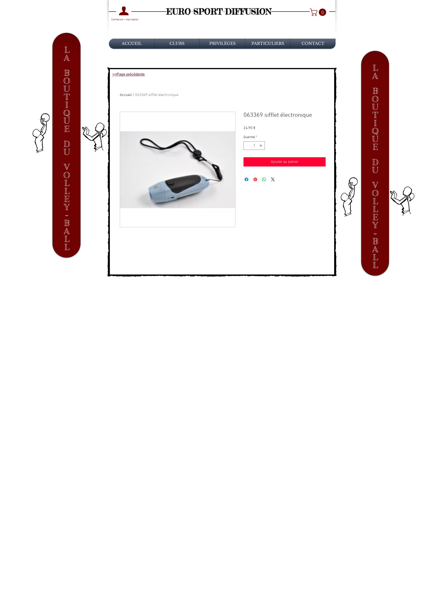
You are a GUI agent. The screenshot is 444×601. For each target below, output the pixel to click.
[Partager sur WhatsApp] (264, 179)
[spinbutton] (254, 146)
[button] (319, 12)
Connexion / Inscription (124, 19)
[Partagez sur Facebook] (246, 179)
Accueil (126, 95)
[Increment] (261, 146)
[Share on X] (273, 179)
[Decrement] (247, 146)
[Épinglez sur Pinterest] (255, 179)
